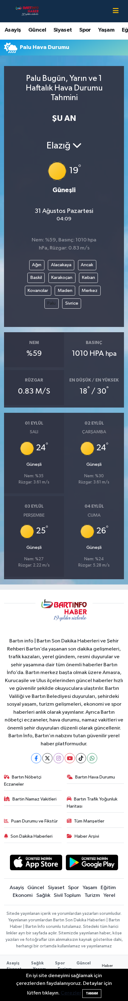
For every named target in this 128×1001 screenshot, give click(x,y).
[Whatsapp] (92, 758)
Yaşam (106, 30)
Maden (65, 290)
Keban (88, 277)
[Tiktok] (81, 758)
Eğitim (108, 887)
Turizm (92, 895)
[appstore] (35, 864)
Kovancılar (38, 290)
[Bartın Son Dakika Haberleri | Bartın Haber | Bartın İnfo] (27, 11)
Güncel (37, 30)
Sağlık (43, 895)
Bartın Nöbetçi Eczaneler (23, 780)
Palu (51, 303)
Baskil (36, 277)
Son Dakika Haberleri (32, 836)
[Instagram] (58, 758)
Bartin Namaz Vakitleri (34, 799)
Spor (85, 30)
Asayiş (13, 30)
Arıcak (87, 264)
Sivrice (71, 303)
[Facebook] (36, 758)
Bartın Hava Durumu (95, 777)
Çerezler (71, 993)
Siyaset (62, 30)
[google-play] (92, 864)
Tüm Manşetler (89, 821)
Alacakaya (61, 264)
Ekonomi (23, 895)
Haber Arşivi (87, 836)
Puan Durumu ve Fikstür (34, 821)
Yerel (109, 895)
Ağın (36, 264)
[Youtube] (70, 758)
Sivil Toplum (67, 895)
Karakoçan (61, 277)
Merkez (90, 290)
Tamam (92, 993)
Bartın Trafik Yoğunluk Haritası (92, 802)
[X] (47, 758)
